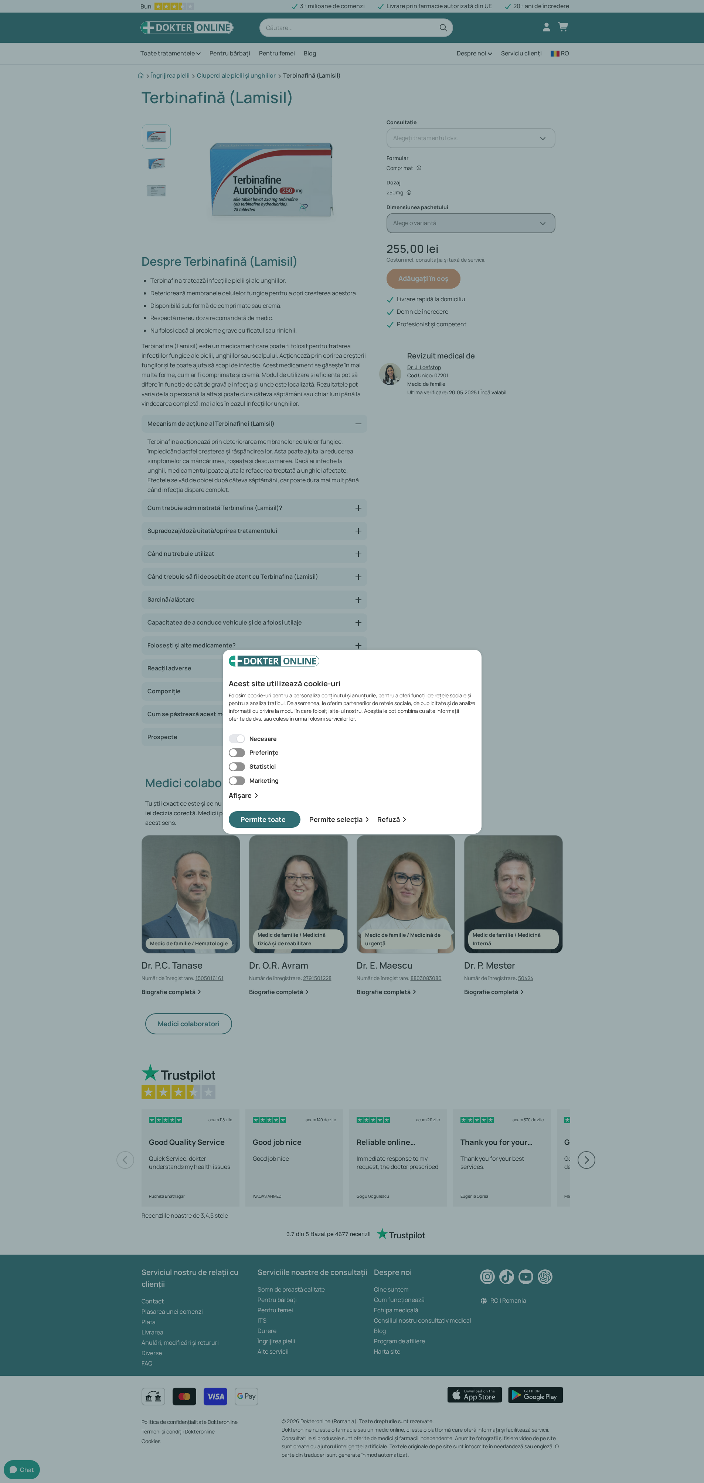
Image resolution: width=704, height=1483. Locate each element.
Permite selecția (336, 819)
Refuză (388, 819)
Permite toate (263, 819)
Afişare (240, 795)
